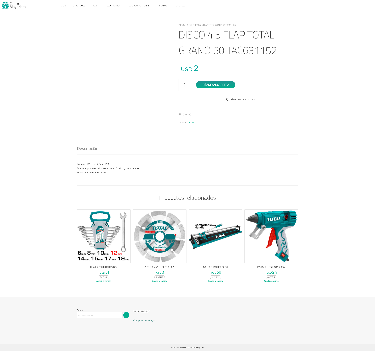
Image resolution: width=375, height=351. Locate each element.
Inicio (63, 5)
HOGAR (94, 5)
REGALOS (162, 5)
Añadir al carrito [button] (103, 281)
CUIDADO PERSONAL (139, 5)
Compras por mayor (144, 320)
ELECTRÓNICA (113, 5)
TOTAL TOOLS (78, 5)
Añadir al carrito (216, 84)
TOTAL (189, 25)
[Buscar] (126, 315)
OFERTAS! (181, 5)
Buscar (80, 310)
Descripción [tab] (87, 148)
